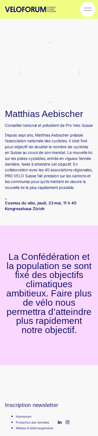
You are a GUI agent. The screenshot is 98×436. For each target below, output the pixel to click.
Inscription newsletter (32, 405)
